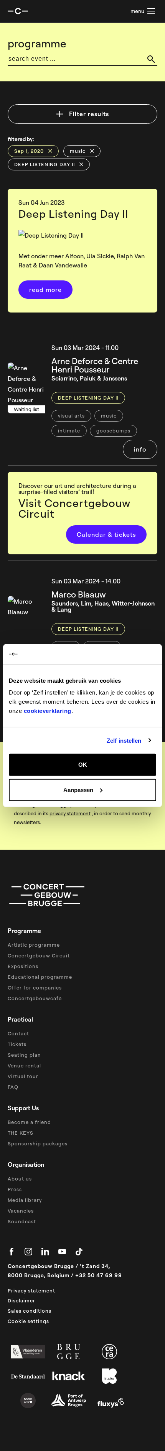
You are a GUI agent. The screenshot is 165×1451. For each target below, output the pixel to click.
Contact (18, 1033)
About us (20, 1179)
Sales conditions (29, 1311)
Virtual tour (23, 1076)
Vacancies (21, 1211)
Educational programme (40, 977)
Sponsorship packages (38, 1143)
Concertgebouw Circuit (39, 955)
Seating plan (24, 1055)
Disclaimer (21, 1300)
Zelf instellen (124, 740)
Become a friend (29, 1122)
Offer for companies (35, 988)
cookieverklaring (47, 711)
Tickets (17, 1044)
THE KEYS (20, 1133)
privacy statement (70, 813)
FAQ (13, 1087)
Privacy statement (31, 1290)
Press (15, 1189)
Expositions (23, 966)
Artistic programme (34, 945)
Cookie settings (28, 1321)
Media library (25, 1200)
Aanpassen (78, 789)
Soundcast (22, 1221)
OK (82, 764)
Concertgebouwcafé (35, 998)
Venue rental (24, 1065)
